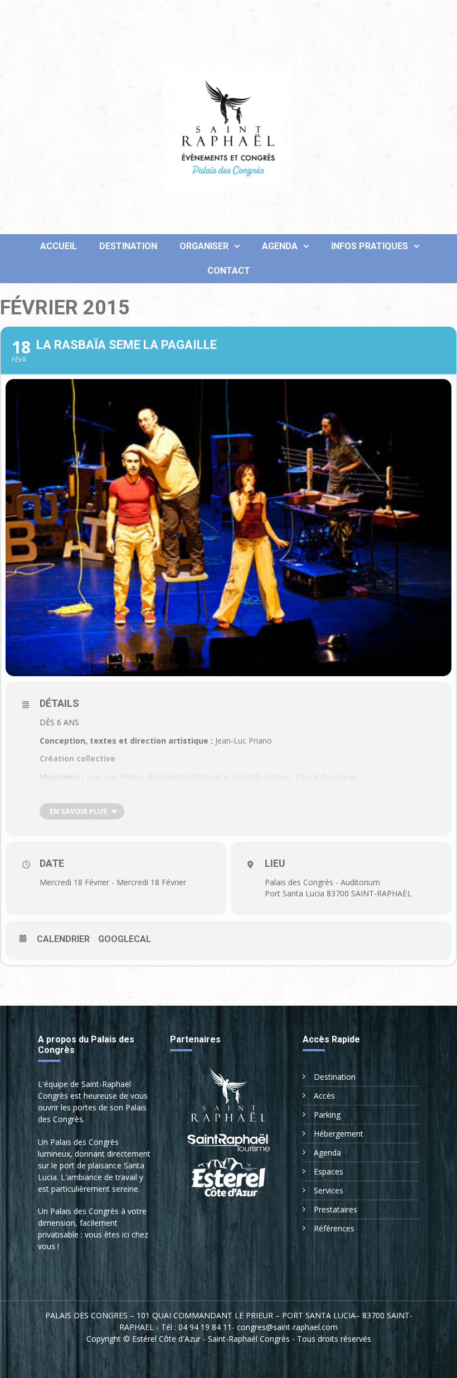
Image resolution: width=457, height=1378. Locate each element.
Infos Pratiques (369, 246)
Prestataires (335, 1209)
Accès (324, 1095)
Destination (128, 246)
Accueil (57, 246)
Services (328, 1190)
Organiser (204, 246)
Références (334, 1228)
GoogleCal (124, 939)
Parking (327, 1114)
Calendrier (63, 939)
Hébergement (338, 1133)
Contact (228, 270)
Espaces (328, 1171)
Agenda (280, 246)
